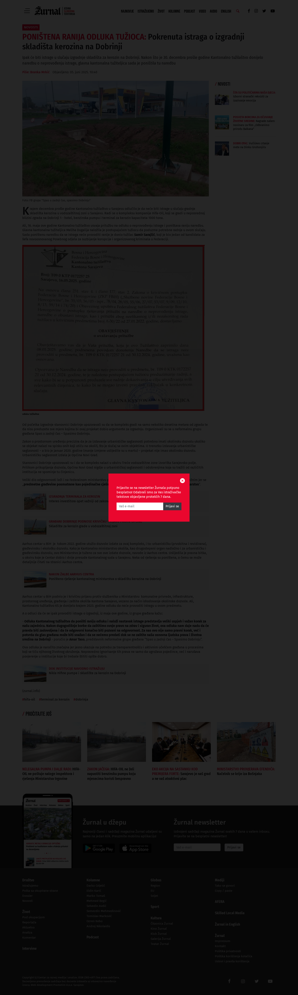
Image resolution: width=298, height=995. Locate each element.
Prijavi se (172, 506)
